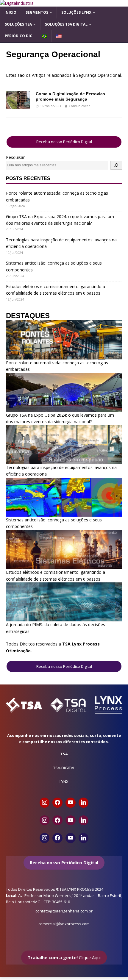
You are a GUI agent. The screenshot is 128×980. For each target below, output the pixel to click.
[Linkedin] (83, 803)
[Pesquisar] (116, 165)
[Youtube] (70, 803)
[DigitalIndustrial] (17, 3)
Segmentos (37, 12)
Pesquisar (15, 157)
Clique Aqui (64, 957)
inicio (10, 12)
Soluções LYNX (76, 12)
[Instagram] (44, 803)
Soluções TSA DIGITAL (66, 24)
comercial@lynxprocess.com (64, 923)
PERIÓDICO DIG (18, 35)
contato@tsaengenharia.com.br (64, 911)
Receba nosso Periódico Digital (64, 141)
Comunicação (79, 106)
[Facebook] (57, 803)
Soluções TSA (18, 24)
